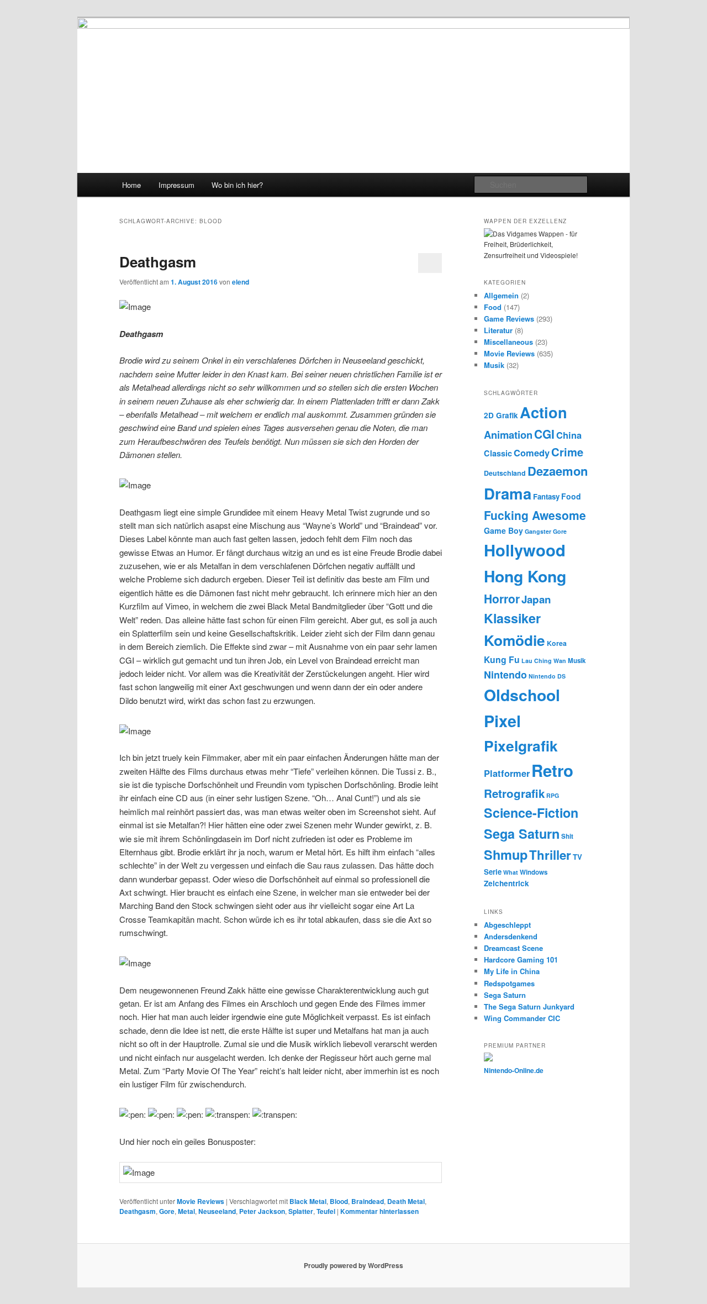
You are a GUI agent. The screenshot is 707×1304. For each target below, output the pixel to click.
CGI (544, 433)
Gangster (538, 531)
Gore (167, 1211)
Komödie (514, 640)
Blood (339, 1201)
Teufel (325, 1211)
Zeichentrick (506, 883)
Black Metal (307, 1201)
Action (543, 412)
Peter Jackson (262, 1211)
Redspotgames (509, 983)
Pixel (502, 720)
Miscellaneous (508, 341)
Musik (494, 365)
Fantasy (546, 496)
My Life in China (512, 971)
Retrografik (514, 793)
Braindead (367, 1201)
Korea (557, 643)
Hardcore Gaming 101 (521, 959)
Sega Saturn (522, 833)
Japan (536, 599)
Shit (567, 836)
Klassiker (512, 618)
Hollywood (525, 549)
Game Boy (503, 530)
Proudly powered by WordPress (353, 1265)
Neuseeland (217, 1211)
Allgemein (501, 295)
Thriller (550, 855)
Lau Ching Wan (543, 660)
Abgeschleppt (507, 924)
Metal (186, 1211)
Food (493, 307)
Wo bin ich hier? (237, 185)
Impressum (176, 185)
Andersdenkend (510, 936)
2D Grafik (501, 415)
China (569, 434)
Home (131, 185)
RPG (552, 795)
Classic (498, 453)
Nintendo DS (547, 676)
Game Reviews (509, 318)
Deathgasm (157, 261)
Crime (567, 452)
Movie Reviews (200, 1201)
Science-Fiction (531, 812)
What (510, 872)
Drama (507, 493)
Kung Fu (502, 659)
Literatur (498, 330)
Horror (502, 598)
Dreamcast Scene (513, 948)
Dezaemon (557, 471)
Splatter (300, 1211)
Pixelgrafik (521, 745)
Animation (508, 434)
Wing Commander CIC (522, 1018)
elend (240, 282)
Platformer (507, 773)
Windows (533, 872)
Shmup (505, 854)
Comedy (532, 452)
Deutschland (505, 473)
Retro (552, 770)
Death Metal (406, 1201)
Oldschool (522, 694)
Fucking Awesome (535, 515)
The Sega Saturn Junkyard (529, 1006)
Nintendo (505, 674)
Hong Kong (525, 576)
